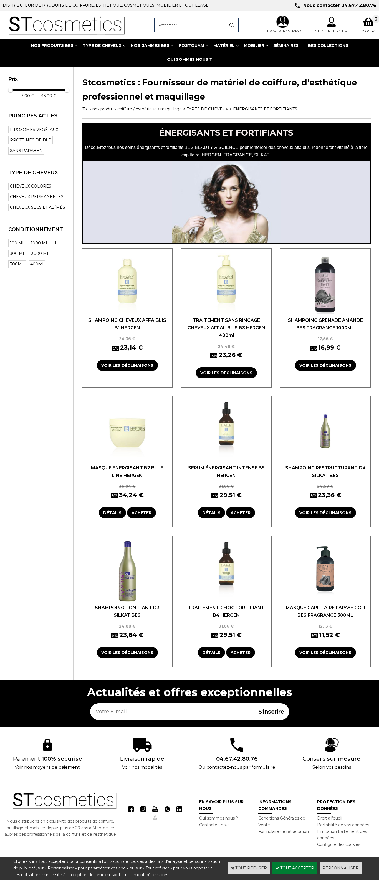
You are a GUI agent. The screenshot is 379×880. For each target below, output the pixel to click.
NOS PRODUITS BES (52, 45)
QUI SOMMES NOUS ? (189, 59)
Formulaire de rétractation (283, 831)
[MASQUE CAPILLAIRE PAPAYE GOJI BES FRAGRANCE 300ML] (325, 600)
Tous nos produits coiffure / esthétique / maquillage (132, 109)
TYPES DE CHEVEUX (207, 109)
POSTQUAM (191, 45)
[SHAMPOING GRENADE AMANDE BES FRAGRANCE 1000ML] (325, 312)
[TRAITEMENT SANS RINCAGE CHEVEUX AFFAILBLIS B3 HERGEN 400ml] (226, 312)
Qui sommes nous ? (218, 818)
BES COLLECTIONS (328, 45)
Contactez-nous (214, 824)
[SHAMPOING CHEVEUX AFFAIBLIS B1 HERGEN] (127, 312)
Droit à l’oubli (329, 818)
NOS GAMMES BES (150, 45)
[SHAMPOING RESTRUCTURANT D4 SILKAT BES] (325, 460)
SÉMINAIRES (286, 45)
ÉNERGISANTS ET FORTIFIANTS (265, 109)
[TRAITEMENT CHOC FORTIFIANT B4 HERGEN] (226, 600)
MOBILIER (254, 45)
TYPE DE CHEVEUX (102, 45)
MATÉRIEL (223, 45)
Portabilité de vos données (343, 824)
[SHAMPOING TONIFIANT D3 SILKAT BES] (127, 600)
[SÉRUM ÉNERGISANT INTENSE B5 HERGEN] (226, 460)
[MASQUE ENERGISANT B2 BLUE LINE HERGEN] (127, 460)
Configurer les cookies (338, 844)
